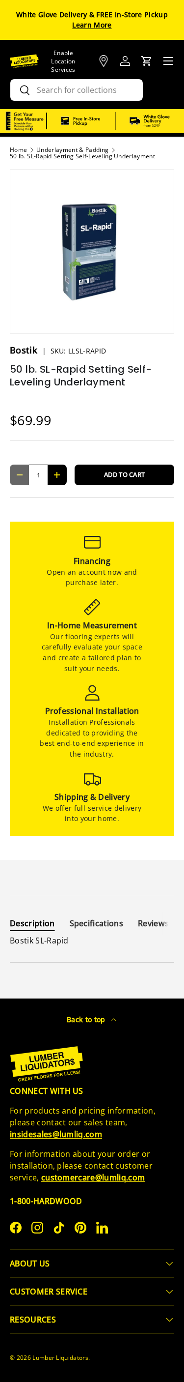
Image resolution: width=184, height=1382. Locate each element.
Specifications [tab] (96, 923)
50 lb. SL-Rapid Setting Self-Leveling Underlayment (82, 156)
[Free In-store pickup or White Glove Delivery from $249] (115, 121)
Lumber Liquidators (60, 1357)
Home (18, 150)
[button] (147, 61)
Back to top (87, 1019)
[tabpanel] (92, 940)
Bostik (25, 350)
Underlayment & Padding (72, 150)
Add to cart (124, 474)
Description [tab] (32, 923)
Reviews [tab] (153, 923)
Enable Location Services (63, 61)
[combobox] (76, 90)
